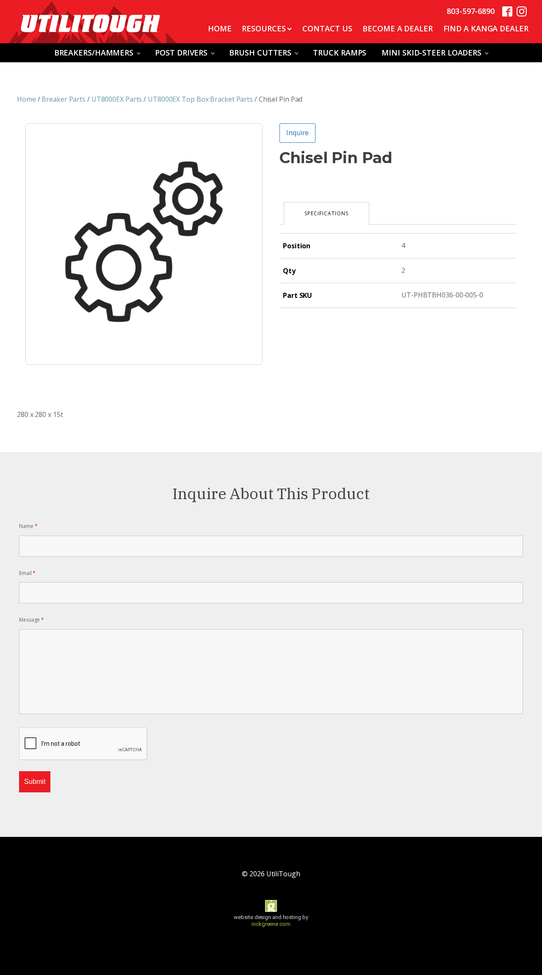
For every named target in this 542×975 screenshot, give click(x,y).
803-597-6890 (471, 11)
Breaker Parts (63, 99)
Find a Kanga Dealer (485, 28)
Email (27, 573)
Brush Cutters (260, 52)
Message (31, 619)
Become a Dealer (397, 28)
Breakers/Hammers (93, 52)
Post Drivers (181, 52)
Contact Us (327, 28)
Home (220, 28)
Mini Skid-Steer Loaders (431, 52)
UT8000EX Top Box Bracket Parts (200, 99)
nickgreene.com (271, 924)
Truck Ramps (339, 52)
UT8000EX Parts (116, 99)
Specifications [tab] (326, 213)
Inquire (297, 132)
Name (28, 526)
